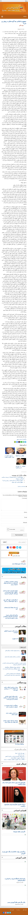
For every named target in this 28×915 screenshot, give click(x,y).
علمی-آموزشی (21, 858)
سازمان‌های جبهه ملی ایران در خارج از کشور (14, 756)
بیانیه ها (23, 577)
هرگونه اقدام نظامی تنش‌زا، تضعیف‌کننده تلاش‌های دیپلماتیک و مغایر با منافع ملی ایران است (10, 616)
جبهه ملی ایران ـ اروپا (19, 753)
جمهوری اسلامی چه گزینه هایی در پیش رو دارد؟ (12, 480)
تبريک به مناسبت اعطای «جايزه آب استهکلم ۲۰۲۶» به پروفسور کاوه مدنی (11, 689)
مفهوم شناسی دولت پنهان (17, 482)
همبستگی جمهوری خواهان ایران (17, 758)
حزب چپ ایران (21, 754)
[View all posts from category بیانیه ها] (2, 577)
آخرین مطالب (23, 647)
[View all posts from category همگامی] (2, 682)
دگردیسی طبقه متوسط (19, 831)
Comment (24, 498)
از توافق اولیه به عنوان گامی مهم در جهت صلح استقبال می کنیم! (11, 600)
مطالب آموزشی (20, 626)
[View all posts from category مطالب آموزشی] (2, 626)
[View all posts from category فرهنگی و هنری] (2, 764)
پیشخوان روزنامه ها (19, 744)
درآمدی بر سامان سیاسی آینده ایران (12, 656)
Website (25, 522)
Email (25, 517)
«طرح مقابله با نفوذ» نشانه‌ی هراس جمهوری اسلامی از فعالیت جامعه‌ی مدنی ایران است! (10, 698)
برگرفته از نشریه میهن (21, 439)
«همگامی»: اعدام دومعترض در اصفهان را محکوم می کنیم (11, 706)
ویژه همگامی (21, 683)
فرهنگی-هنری (21, 764)
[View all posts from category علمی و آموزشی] (2, 858)
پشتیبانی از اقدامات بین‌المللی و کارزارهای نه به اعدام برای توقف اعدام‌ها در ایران (11, 583)
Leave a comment (21, 486)
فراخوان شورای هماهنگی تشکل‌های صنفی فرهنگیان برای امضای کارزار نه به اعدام (11, 669)
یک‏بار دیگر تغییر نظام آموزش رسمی (16, 902)
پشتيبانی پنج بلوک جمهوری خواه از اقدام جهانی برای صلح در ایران (10, 721)
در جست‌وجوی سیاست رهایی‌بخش (12, 650)
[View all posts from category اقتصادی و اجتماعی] (2, 810)
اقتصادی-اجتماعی (20, 810)
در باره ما (18, 909)
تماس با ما (12, 909)
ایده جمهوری (15, 638)
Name (25, 512)
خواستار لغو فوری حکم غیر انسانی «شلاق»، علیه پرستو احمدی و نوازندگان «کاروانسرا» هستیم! (10, 592)
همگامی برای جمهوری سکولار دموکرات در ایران (14, 759)
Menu (26, 1)
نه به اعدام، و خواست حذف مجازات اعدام (12, 713)
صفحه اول (25, 909)
